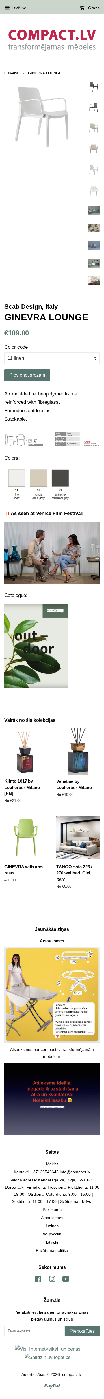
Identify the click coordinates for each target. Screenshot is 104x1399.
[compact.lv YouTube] (65, 1280)
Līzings (52, 1225)
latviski (52, 1242)
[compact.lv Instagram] (52, 1280)
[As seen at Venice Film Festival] (52, 582)
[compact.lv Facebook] (38, 1280)
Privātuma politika (52, 1250)
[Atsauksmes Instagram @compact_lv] (52, 1133)
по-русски (52, 1234)
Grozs (93, 8)
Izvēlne (18, 8)
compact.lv (71, 1374)
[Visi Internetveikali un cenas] (48, 1349)
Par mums (52, 1209)
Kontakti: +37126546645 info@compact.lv (52, 1172)
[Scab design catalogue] (36, 686)
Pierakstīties (82, 1331)
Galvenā (11, 73)
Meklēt (52, 1163)
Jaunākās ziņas (52, 929)
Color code (16, 347)
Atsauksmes (52, 940)
